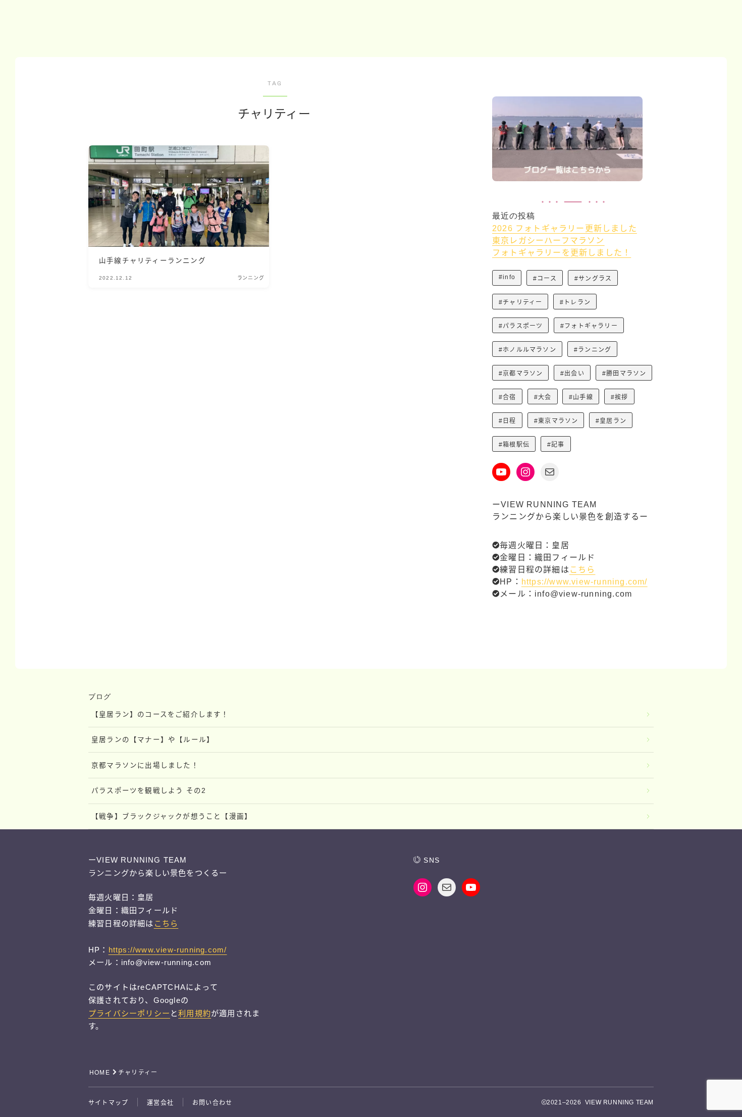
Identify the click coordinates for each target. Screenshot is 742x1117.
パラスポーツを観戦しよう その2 (148, 790)
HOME (99, 1072)
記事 (557, 444)
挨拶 (621, 397)
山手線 (583, 397)
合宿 (509, 397)
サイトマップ (108, 1102)
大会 (544, 397)
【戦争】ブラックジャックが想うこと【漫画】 (171, 816)
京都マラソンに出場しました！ (145, 765)
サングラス (595, 278)
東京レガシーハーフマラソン (548, 240)
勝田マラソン (626, 373)
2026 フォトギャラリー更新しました (564, 228)
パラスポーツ (523, 326)
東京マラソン (558, 420)
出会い (575, 373)
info (509, 277)
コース (547, 278)
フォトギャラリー (591, 326)
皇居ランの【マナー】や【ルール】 (152, 739)
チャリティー (522, 302)
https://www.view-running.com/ (584, 581)
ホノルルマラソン (529, 349)
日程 (509, 420)
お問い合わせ (212, 1102)
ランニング (594, 349)
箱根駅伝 (516, 444)
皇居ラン (613, 420)
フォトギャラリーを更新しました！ (561, 252)
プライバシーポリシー (129, 1013)
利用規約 (194, 1013)
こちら (582, 569)
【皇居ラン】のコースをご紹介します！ (160, 714)
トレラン (577, 302)
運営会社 (160, 1102)
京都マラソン (523, 373)
